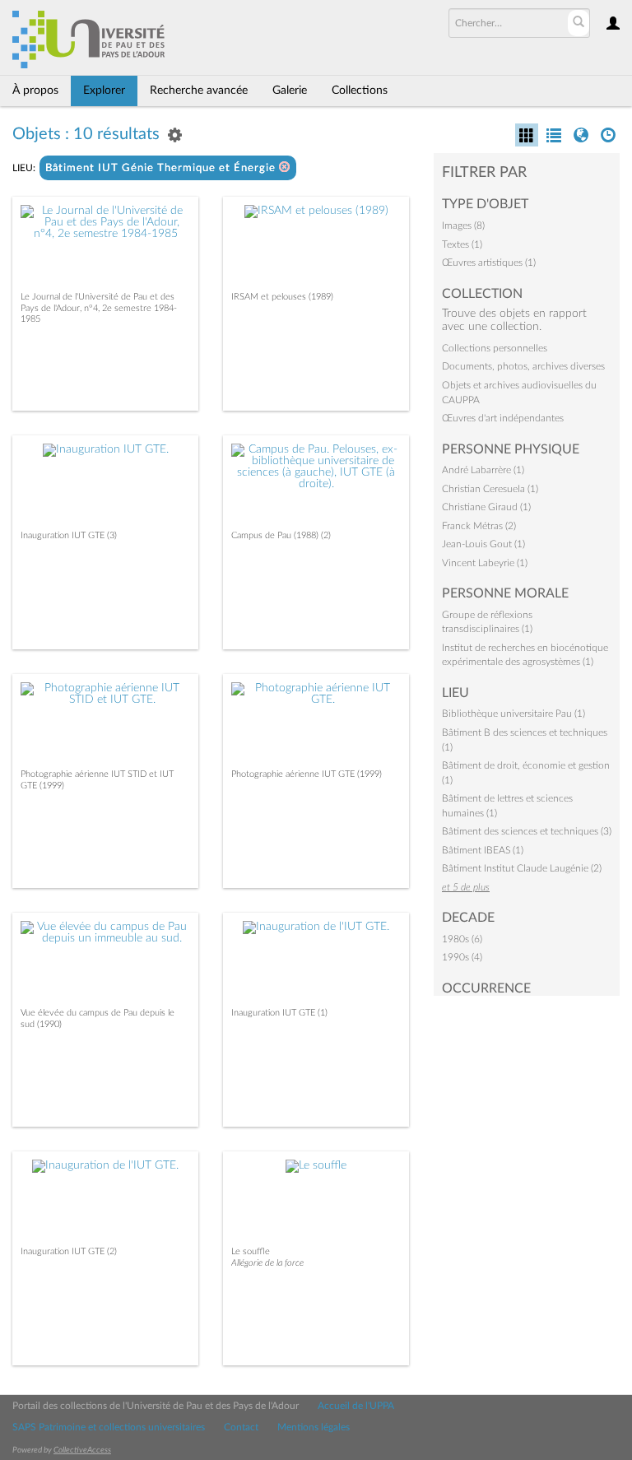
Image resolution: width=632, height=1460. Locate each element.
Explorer (104, 90)
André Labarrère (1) (483, 470)
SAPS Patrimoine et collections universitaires (108, 1427)
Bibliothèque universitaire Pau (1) (513, 713)
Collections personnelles (494, 348)
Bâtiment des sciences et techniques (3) (526, 831)
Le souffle (250, 1251)
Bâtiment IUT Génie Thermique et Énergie (162, 168)
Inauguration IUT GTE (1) (279, 1012)
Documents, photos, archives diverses (523, 366)
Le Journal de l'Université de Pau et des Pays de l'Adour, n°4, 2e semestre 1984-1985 (99, 307)
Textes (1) (462, 244)
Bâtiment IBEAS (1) (482, 850)
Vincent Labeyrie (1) (484, 563)
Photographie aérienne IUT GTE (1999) (306, 774)
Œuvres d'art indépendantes (503, 418)
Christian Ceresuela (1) (490, 489)
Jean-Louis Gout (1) (483, 544)
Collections (360, 90)
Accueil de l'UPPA (356, 1406)
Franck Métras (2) (479, 526)
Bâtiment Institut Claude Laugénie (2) (522, 868)
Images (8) (463, 225)
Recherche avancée (199, 90)
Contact (241, 1427)
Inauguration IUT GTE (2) (69, 1251)
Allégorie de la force (267, 1262)
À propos (35, 90)
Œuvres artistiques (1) (489, 262)
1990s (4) (462, 957)
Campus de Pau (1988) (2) (281, 535)
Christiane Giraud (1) (486, 507)
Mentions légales (313, 1427)
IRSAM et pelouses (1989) (282, 296)
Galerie (289, 90)
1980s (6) (462, 939)
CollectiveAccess (82, 1450)
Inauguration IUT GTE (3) (69, 535)
